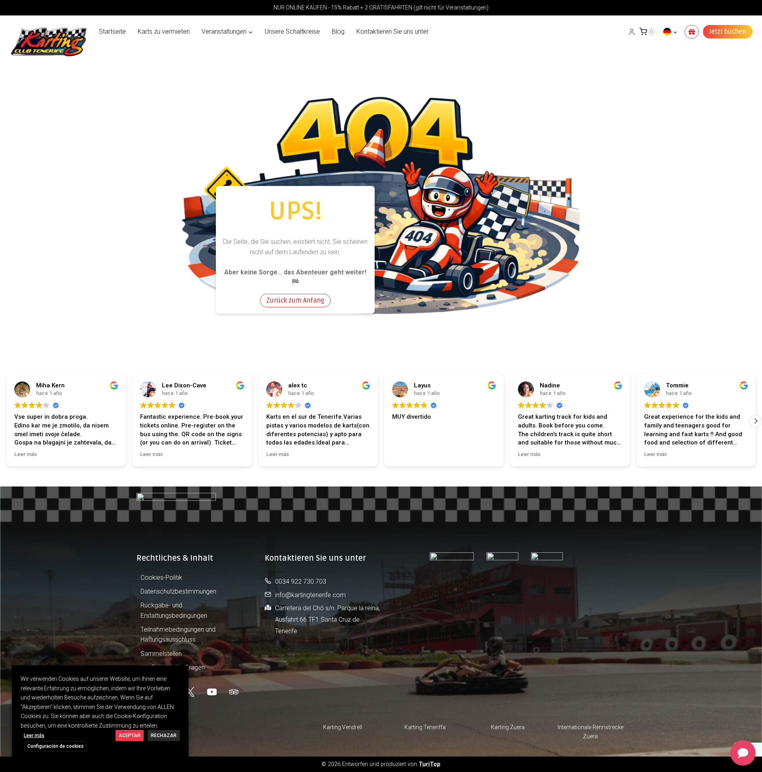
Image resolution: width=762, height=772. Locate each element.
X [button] (181, 673)
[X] (189, 691)
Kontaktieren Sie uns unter (392, 31)
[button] (756, 421)
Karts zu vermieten (164, 31)
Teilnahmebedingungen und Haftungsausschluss (178, 635)
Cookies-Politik (161, 577)
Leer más (34, 735)
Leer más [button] (25, 454)
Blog (338, 31)
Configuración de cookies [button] (55, 746)
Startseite (112, 31)
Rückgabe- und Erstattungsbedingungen (173, 610)
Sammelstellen (161, 653)
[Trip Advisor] (233, 691)
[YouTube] (211, 691)
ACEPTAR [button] (129, 735)
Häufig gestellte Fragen (172, 667)
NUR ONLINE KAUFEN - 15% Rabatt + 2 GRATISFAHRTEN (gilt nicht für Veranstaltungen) (381, 7)
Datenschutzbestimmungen (178, 591)
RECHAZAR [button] (164, 735)
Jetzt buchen (727, 32)
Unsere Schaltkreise (292, 31)
